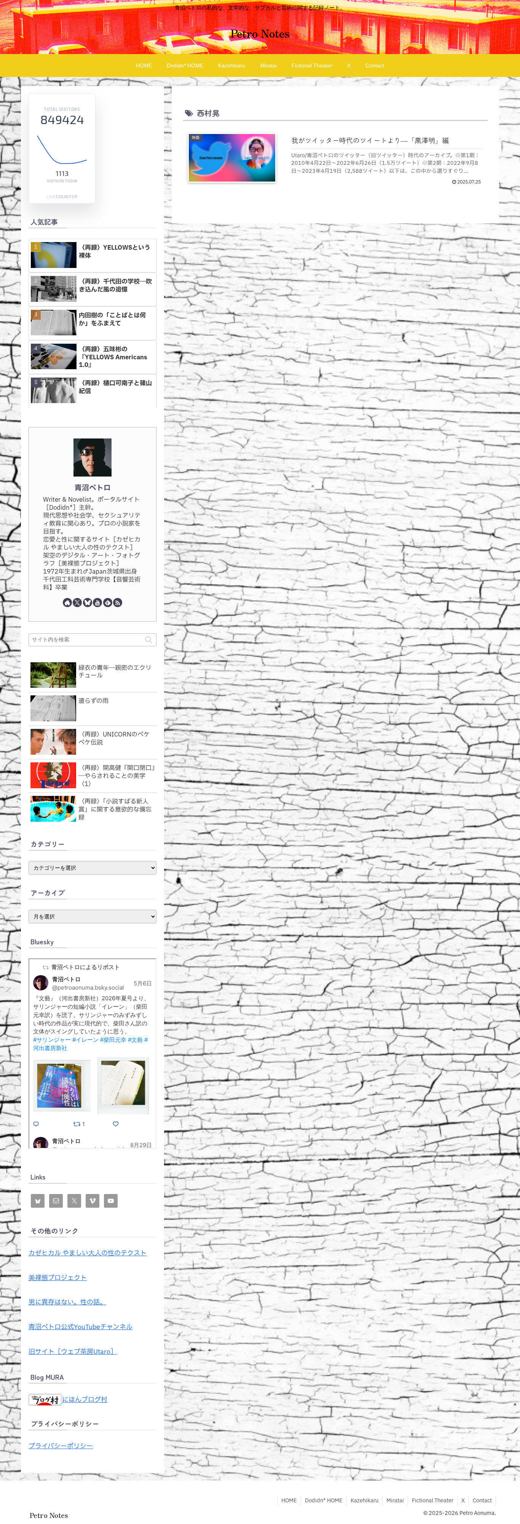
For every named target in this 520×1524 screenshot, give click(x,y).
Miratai (395, 1501)
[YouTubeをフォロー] (97, 602)
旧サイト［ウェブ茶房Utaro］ (73, 1352)
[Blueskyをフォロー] (87, 602)
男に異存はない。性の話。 (67, 1302)
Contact (482, 1501)
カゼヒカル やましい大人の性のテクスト (88, 1253)
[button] (148, 639)
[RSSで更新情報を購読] (117, 602)
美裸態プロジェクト (58, 1278)
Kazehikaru (364, 1501)
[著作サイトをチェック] (67, 602)
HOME (289, 1501)
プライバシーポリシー (61, 1446)
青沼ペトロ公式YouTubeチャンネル (80, 1327)
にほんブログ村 (84, 1399)
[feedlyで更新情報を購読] (107, 602)
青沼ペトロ (93, 488)
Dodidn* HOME (324, 1501)
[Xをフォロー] (77, 602)
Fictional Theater (432, 1501)
